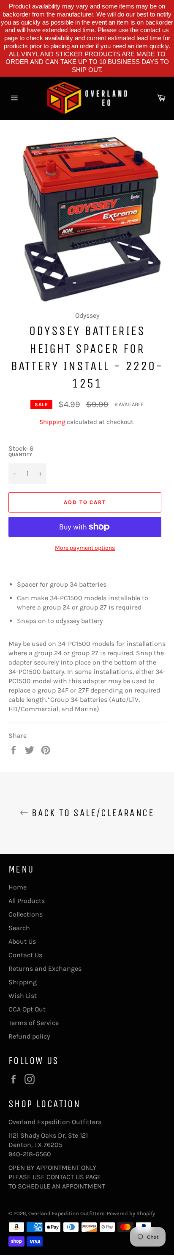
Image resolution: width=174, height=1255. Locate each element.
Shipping (52, 422)
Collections (25, 914)
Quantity (20, 454)
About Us (22, 941)
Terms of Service (33, 1023)
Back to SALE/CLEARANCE (91, 813)
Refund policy (29, 1036)
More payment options (85, 547)
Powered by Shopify (131, 1213)
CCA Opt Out (27, 1009)
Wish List (22, 996)
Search (19, 928)
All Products (26, 901)
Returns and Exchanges (45, 968)
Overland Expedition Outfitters (66, 1213)
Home (17, 887)
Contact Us (25, 955)
